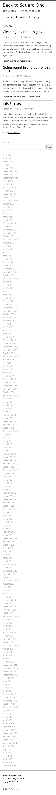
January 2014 (9, 567)
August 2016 (9, 473)
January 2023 (9, 226)
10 (18, 76)
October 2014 (9, 544)
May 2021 (7, 291)
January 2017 (9, 457)
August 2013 (9, 583)
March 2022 (8, 259)
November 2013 (10, 574)
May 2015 (7, 522)
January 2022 (9, 265)
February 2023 (9, 223)
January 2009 (9, 730)
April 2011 (7, 655)
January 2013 (9, 603)
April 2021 (7, 294)
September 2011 (10, 645)
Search (6, 142)
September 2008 (10, 743)
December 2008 (10, 733)
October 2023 (9, 197)
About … (10, 17)
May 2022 (7, 252)
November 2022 (10, 233)
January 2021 (9, 304)
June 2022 (7, 249)
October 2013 (9, 577)
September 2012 (10, 616)
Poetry (36, 17)
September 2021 (10, 278)
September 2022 (10, 239)
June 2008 (7, 752)
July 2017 (7, 437)
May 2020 (7, 330)
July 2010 (7, 681)
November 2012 (10, 609)
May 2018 (7, 405)
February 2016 (9, 492)
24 (18, 37)
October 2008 (9, 739)
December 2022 (10, 229)
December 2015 (10, 499)
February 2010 (9, 694)
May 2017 (7, 444)
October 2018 (9, 392)
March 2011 (8, 658)
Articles (23, 17)
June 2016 (7, 479)
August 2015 (9, 512)
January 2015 (9, 535)
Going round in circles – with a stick (27, 69)
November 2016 (10, 463)
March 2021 (8, 298)
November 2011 (10, 639)
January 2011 (9, 661)
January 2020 (9, 343)
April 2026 (7, 158)
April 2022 (7, 255)
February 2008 (9, 765)
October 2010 (9, 671)
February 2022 (9, 262)
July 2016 (7, 476)
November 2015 (10, 502)
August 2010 (9, 678)
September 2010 (10, 674)
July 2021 (7, 285)
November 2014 (10, 541)
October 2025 (9, 161)
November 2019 (10, 350)
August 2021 (9, 281)
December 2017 (10, 421)
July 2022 (7, 246)
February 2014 (9, 564)
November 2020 (10, 311)
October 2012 (9, 613)
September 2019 (10, 356)
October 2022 (9, 236)
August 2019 (9, 359)
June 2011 (7, 652)
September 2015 (10, 509)
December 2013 (10, 570)
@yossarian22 (11, 781)
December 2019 (10, 346)
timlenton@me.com (15, 778)
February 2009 (9, 726)
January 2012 (9, 635)
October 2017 (9, 427)
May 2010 (7, 687)
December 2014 (10, 538)
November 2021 (10, 272)
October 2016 (9, 466)
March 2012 (8, 629)
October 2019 (9, 353)
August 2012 (9, 619)
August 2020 (9, 320)
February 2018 (9, 414)
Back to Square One (23, 5)
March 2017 (8, 450)
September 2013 (10, 580)
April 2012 (7, 626)
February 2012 (9, 632)
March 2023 (8, 220)
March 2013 (8, 596)
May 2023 (7, 213)
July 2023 (7, 207)
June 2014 (7, 554)
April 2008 (7, 759)
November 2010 (10, 668)
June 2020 (7, 327)
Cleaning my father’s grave (23, 31)
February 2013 (9, 600)
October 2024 (9, 174)
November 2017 (10, 424)
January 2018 (9, 418)
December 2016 (10, 460)
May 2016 (7, 483)
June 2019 (7, 366)
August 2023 (9, 203)
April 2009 (7, 720)
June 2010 (7, 684)
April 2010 (7, 691)
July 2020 (7, 324)
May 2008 (7, 756)
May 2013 (7, 593)
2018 (22, 37)
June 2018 (7, 401)
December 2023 (10, 194)
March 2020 (8, 337)
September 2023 (10, 200)
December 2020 (10, 307)
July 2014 (7, 551)
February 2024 (9, 187)
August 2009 (9, 710)
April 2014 (7, 557)
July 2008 (7, 749)
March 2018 (8, 411)
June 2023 (7, 210)
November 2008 (10, 736)
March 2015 (8, 528)
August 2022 (9, 242)
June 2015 (7, 518)
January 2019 (9, 382)
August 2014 (9, 548)
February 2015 (9, 531)
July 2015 (7, 515)
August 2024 (9, 181)
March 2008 (8, 762)
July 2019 (7, 362)
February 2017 (9, 453)
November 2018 (10, 388)
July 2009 (7, 713)
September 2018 (10, 395)
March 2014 (8, 561)
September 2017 (10, 431)
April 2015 (7, 525)
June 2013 (7, 590)
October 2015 (9, 505)
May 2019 (7, 369)
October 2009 (9, 704)
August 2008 (9, 746)
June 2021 (7, 288)
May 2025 (7, 164)
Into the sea (12, 103)
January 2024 (9, 190)
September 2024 (10, 177)
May (14, 37)
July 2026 (7, 155)
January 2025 (9, 168)
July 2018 (7, 398)
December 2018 (10, 385)
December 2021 (10, 268)
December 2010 (10, 665)
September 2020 (10, 317)
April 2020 (7, 333)
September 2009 (10, 707)
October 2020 (9, 314)
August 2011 (9, 648)
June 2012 (7, 622)
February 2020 (9, 340)
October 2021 (9, 275)
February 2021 (9, 301)
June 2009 (7, 717)
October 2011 (9, 642)
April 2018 (7, 408)
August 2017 (9, 434)
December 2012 (10, 606)
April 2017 (7, 447)
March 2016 (8, 489)
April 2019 (7, 372)
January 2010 (9, 697)
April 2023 (7, 216)
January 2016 (9, 496)
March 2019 (8, 375)
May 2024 (7, 184)
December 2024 (10, 171)
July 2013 (7, 587)
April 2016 (7, 486)
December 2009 (10, 700)
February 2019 (9, 379)
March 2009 (8, 723)
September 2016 (10, 470)
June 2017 (7, 440)
